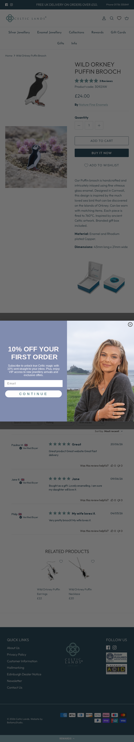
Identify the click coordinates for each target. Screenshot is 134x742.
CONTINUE (33, 394)
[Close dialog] (130, 324)
